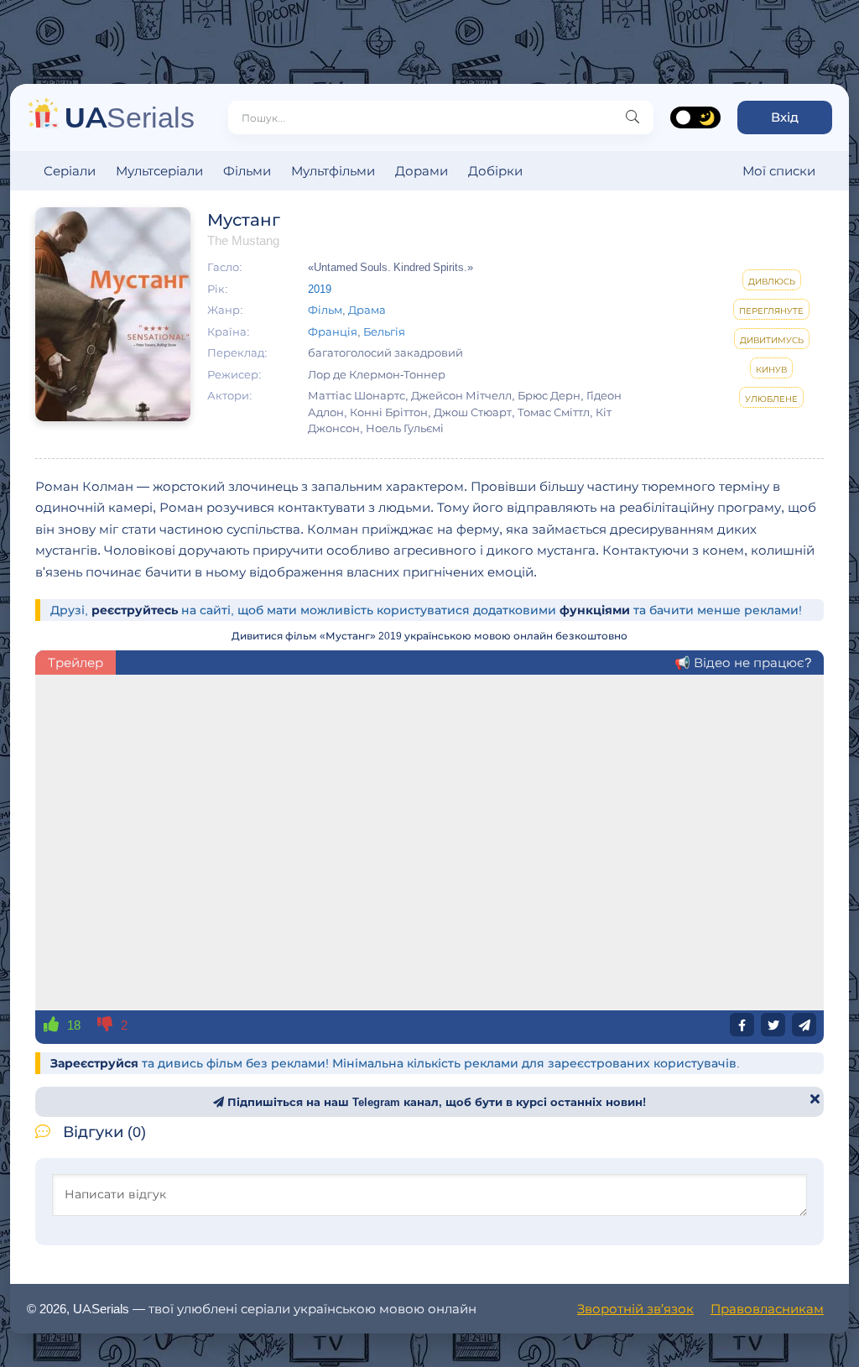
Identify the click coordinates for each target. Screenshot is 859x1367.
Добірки (495, 171)
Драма (367, 309)
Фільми (247, 171)
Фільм (325, 309)
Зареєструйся (94, 1063)
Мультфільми (333, 171)
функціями (595, 610)
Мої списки (778, 171)
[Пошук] (632, 117)
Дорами (421, 171)
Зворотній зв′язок (635, 1309)
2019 (319, 288)
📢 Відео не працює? (742, 662)
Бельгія (384, 331)
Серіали (70, 171)
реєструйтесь (134, 610)
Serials (130, 117)
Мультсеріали (159, 171)
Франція (332, 331)
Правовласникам (767, 1309)
